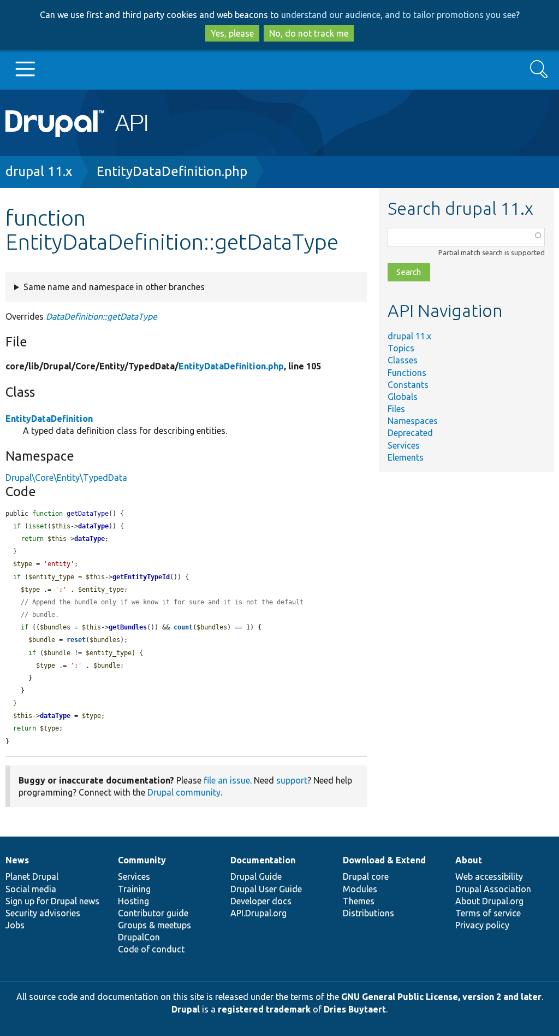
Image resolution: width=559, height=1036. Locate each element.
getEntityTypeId (141, 577)
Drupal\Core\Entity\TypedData (66, 477)
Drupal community (184, 792)
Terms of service (488, 913)
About (468, 860)
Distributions (368, 913)
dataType (93, 526)
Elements (406, 457)
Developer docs (261, 901)
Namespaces (413, 421)
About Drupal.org (489, 901)
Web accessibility (489, 876)
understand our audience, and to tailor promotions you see (398, 15)
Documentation (262, 860)
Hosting (133, 901)
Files (396, 409)
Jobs (15, 925)
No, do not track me (308, 33)
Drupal (185, 1009)
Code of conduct (151, 949)
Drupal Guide (256, 876)
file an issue (227, 780)
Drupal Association (493, 889)
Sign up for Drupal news (52, 901)
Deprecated (410, 433)
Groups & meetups (154, 925)
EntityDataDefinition (49, 418)
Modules (360, 889)
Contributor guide (153, 913)
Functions (407, 373)
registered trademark (264, 1009)
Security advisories (42, 913)
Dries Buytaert (355, 1009)
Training (134, 889)
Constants (408, 385)
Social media (30, 889)
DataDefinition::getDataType (101, 316)
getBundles (128, 627)
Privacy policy (482, 925)
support (291, 780)
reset (76, 640)
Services (404, 445)
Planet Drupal (31, 876)
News (17, 860)
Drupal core (366, 876)
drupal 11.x (38, 171)
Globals (403, 397)
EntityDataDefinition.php (172, 171)
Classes (403, 360)
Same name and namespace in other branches (114, 287)
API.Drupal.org (258, 913)
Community (142, 860)
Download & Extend (384, 860)
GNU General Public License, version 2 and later (441, 997)
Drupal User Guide (266, 889)
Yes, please (232, 33)
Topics (401, 348)
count (183, 627)
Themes (358, 901)
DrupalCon (139, 937)
